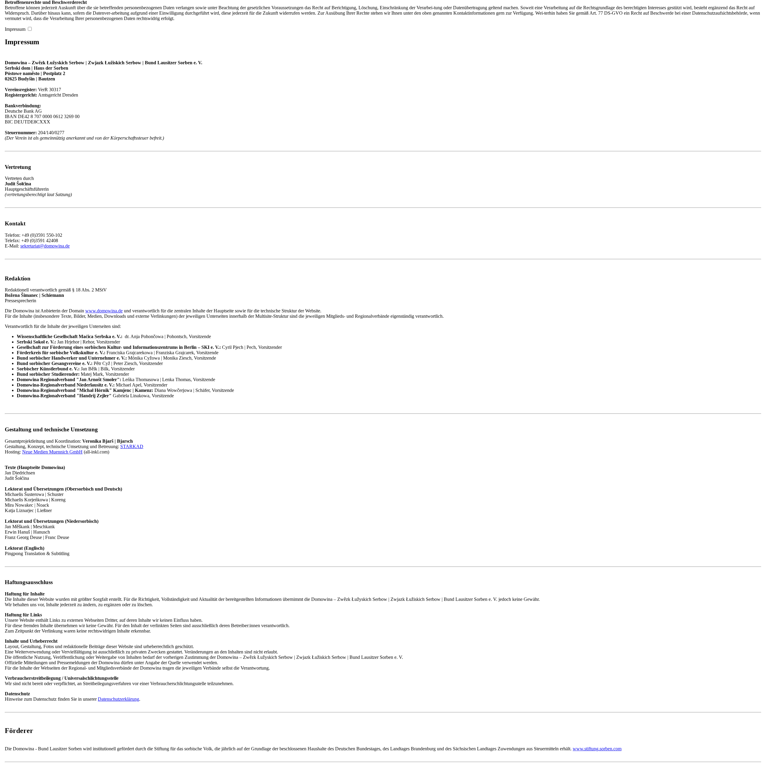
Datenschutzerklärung (118, 699)
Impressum (15, 29)
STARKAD (131, 446)
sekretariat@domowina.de (45, 245)
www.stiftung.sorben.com (597, 748)
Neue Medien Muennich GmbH (52, 451)
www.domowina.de (104, 310)
